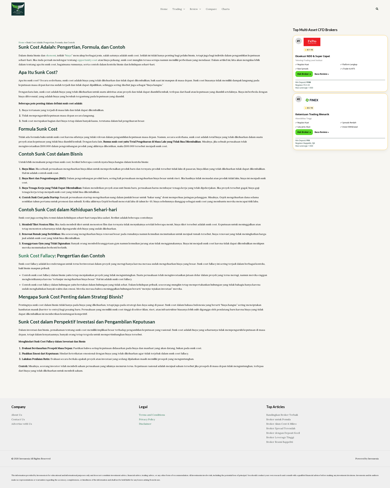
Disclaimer (145, 423)
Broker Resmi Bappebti (279, 441)
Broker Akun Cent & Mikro (281, 423)
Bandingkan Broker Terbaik (282, 414)
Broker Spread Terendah (280, 428)
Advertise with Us (21, 423)
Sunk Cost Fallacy (37, 255)
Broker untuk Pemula (278, 419)
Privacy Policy (147, 419)
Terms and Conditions (152, 414)
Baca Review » (322, 74)
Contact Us (18, 419)
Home (21, 42)
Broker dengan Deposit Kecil (283, 432)
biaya (68, 55)
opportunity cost (87, 59)
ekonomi (51, 55)
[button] (183, 9)
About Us (16, 414)
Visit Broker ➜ (304, 74)
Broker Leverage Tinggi (280, 437)
